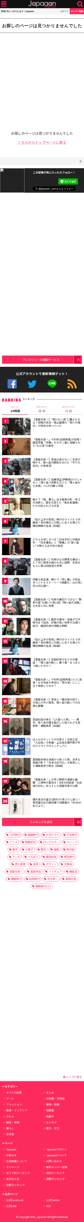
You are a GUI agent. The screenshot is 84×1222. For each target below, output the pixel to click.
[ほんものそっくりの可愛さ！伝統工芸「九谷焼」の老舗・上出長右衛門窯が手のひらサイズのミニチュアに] (16, 747)
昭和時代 (34, 879)
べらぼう (33, 857)
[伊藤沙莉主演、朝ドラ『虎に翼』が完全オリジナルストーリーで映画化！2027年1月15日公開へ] (16, 587)
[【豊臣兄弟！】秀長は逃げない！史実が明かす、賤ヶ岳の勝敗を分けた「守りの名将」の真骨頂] (16, 467)
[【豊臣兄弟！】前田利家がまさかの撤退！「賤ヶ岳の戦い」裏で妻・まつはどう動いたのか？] (16, 667)
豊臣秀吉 (35, 871)
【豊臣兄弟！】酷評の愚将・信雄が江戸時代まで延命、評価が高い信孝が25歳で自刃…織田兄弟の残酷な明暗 (57, 622)
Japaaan (42, 4)
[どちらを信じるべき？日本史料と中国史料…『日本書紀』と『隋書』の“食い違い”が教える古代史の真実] (16, 547)
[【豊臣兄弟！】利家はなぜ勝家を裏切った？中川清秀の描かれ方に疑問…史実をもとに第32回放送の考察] (16, 567)
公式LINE (52, 383)
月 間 (68, 409)
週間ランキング (55, 1179)
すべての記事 (14, 1092)
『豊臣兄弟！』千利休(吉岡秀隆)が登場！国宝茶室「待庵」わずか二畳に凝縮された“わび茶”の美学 (57, 442)
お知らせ (11, 1155)
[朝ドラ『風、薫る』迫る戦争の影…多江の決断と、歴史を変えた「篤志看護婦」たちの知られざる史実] (16, 507)
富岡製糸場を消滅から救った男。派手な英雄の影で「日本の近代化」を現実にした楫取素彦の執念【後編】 (56, 762)
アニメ (14, 842)
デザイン (51, 864)
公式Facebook (12, 383)
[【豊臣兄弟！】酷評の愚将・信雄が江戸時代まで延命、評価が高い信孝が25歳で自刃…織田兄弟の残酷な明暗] (16, 627)
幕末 (43, 849)
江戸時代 (15, 835)
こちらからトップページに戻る (42, 142)
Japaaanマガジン (56, 1149)
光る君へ (52, 879)
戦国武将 (30, 842)
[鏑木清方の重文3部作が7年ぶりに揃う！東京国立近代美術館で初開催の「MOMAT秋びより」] (16, 807)
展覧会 (73, 871)
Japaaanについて (56, 1155)
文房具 (68, 864)
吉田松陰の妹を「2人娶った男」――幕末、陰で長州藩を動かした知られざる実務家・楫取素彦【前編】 (56, 722)
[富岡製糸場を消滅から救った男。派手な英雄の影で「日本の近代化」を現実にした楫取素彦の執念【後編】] (16, 767)
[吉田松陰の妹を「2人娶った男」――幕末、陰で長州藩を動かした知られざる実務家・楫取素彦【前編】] (16, 727)
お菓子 (29, 849)
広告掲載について (16, 1161)
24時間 (15, 409)
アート (10, 1098)
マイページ (12, 1167)
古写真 (10, 1134)
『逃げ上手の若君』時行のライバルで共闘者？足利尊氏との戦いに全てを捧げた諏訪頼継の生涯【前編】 (56, 522)
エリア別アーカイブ (18, 1173)
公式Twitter (32, 383)
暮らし (10, 1128)
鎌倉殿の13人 (43, 886)
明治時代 (69, 857)
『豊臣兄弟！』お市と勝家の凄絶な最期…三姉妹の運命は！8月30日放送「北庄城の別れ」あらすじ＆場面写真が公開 (57, 782)
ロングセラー (51, 842)
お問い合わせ (54, 1161)
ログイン (65, 11)
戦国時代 (33, 835)
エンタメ (51, 1122)
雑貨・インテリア (16, 1110)
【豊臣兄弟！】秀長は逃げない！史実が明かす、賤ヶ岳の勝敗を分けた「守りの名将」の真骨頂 (56, 462)
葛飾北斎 (70, 879)
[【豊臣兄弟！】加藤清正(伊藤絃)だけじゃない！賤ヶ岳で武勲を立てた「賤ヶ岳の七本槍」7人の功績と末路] (16, 487)
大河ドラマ (52, 835)
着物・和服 (52, 1104)
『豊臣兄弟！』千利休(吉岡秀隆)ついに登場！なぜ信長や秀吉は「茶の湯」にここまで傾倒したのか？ (57, 682)
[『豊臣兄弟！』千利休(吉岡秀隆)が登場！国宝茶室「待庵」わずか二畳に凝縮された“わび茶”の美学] (16, 447)
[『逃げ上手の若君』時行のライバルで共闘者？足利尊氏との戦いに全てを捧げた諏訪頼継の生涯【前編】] (16, 527)
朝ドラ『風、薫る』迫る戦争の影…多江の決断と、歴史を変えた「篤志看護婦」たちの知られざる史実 (56, 502)
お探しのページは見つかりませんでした (42, 25)
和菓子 (50, 1116)
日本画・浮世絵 (55, 1098)
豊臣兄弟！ (16, 871)
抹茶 (35, 864)
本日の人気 (12, 1179)
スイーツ (72, 842)
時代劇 (70, 849)
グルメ (10, 1116)
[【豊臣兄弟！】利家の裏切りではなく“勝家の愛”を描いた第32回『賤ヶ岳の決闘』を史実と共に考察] (16, 607)
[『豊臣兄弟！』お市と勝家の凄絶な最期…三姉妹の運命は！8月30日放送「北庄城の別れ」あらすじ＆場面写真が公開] (16, 787)
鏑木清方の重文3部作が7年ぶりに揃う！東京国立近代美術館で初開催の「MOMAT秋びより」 (57, 802)
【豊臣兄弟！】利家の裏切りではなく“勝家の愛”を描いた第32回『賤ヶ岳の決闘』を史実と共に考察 (57, 602)
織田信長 (51, 857)
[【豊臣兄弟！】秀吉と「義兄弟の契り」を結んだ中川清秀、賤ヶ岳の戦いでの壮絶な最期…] (16, 707)
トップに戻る (73, 1077)
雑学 (15, 849)
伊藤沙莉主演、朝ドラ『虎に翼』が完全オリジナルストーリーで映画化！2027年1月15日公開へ (57, 582)
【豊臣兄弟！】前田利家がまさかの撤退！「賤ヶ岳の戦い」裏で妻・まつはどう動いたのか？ (56, 662)
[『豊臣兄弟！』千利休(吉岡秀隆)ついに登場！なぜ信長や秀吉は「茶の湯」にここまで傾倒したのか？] (16, 687)
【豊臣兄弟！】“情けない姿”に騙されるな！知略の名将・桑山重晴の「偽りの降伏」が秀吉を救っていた (56, 422)
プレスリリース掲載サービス (40, 359)
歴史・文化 (52, 1128)
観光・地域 (12, 1122)
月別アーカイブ (55, 1173)
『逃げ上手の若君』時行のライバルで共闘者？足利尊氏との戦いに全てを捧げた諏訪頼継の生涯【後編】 (56, 642)
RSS (72, 383)
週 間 (42, 409)
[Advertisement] (42, 79)
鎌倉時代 (16, 879)
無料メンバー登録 (56, 1167)
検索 (80, 4)
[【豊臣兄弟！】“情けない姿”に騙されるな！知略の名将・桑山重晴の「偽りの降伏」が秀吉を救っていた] (16, 427)
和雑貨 (50, 1110)
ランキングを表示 (41, 822)
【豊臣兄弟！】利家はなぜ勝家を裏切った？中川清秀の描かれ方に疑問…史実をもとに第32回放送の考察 (56, 562)
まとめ (50, 1092)
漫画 (56, 849)
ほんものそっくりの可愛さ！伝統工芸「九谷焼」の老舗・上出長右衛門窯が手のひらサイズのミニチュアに (56, 742)
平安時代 (72, 835)
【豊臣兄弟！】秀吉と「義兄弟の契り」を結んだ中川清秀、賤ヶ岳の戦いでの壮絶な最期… (56, 702)
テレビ (16, 857)
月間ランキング (15, 1185)
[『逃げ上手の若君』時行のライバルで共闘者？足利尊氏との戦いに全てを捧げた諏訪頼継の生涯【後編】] (16, 647)
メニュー (4, 4)
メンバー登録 (77, 11)
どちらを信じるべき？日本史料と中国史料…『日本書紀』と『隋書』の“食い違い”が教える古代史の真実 (56, 542)
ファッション (14, 1104)
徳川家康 (20, 864)
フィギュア (55, 871)
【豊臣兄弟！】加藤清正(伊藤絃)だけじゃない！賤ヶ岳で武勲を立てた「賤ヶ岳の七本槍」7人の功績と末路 (57, 482)
